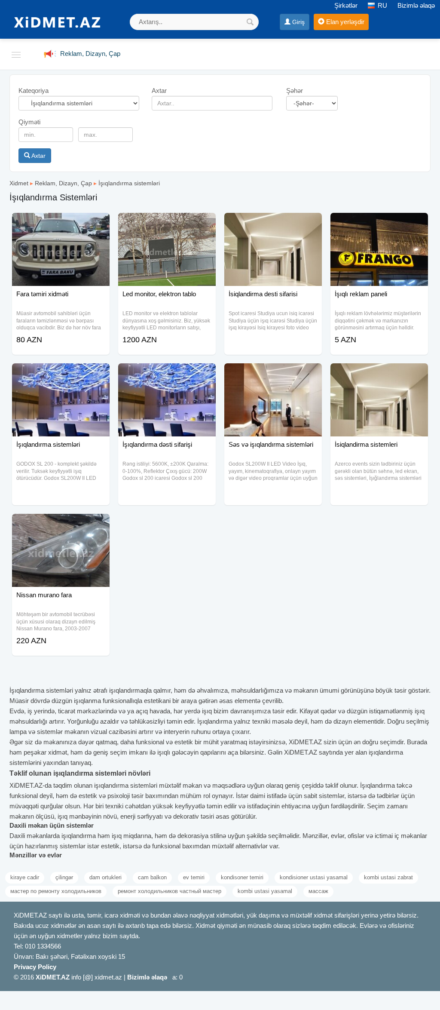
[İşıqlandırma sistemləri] (61, 374)
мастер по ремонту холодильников (55, 891)
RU (381, 5)
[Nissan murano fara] (61, 524)
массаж (318, 891)
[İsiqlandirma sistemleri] (379, 374)
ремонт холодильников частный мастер (169, 891)
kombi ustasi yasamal (265, 891)
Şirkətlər (346, 5)
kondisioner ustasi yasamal (314, 877)
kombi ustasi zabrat (388, 877)
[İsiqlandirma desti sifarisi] (273, 223)
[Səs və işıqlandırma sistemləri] (273, 374)
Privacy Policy (35, 966)
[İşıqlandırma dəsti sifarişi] (167, 374)
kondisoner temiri (242, 877)
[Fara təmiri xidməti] (61, 223)
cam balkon (152, 877)
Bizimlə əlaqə (416, 5)
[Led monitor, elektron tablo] (167, 223)
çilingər (64, 877)
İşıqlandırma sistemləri (129, 183)
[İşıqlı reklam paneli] (379, 223)
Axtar (38, 155)
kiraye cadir (24, 877)
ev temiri (194, 877)
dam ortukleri (105, 877)
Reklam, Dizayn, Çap (63, 183)
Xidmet (18, 183)
